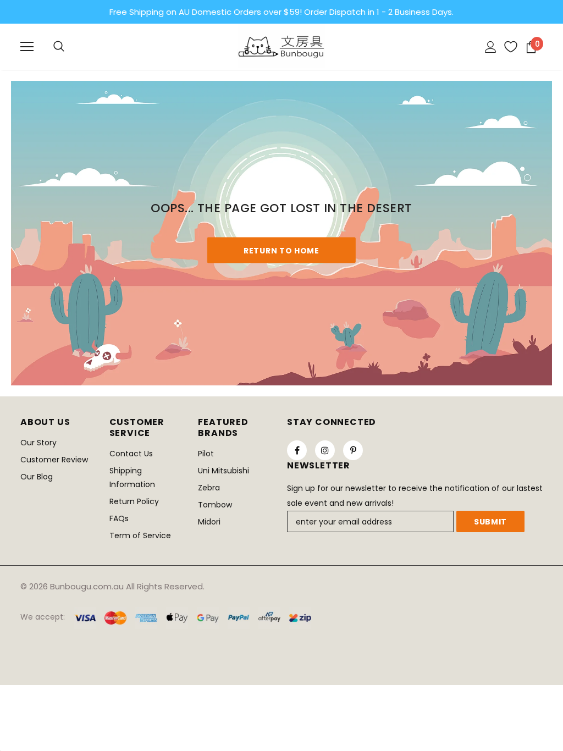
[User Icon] (490, 47)
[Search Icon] (58, 46)
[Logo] (281, 46)
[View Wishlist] (506, 47)
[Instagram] (325, 450)
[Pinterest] (353, 450)
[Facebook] (297, 450)
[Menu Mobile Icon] (27, 46)
